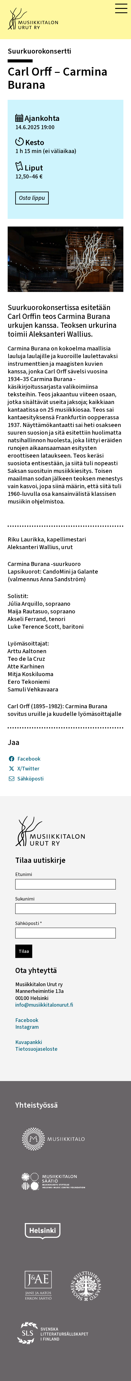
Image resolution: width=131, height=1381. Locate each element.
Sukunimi (24, 899)
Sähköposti (30, 779)
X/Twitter (28, 769)
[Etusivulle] (33, 27)
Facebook (29, 759)
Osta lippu (32, 198)
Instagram (27, 1027)
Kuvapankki (28, 1042)
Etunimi (23, 874)
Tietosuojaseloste (36, 1049)
